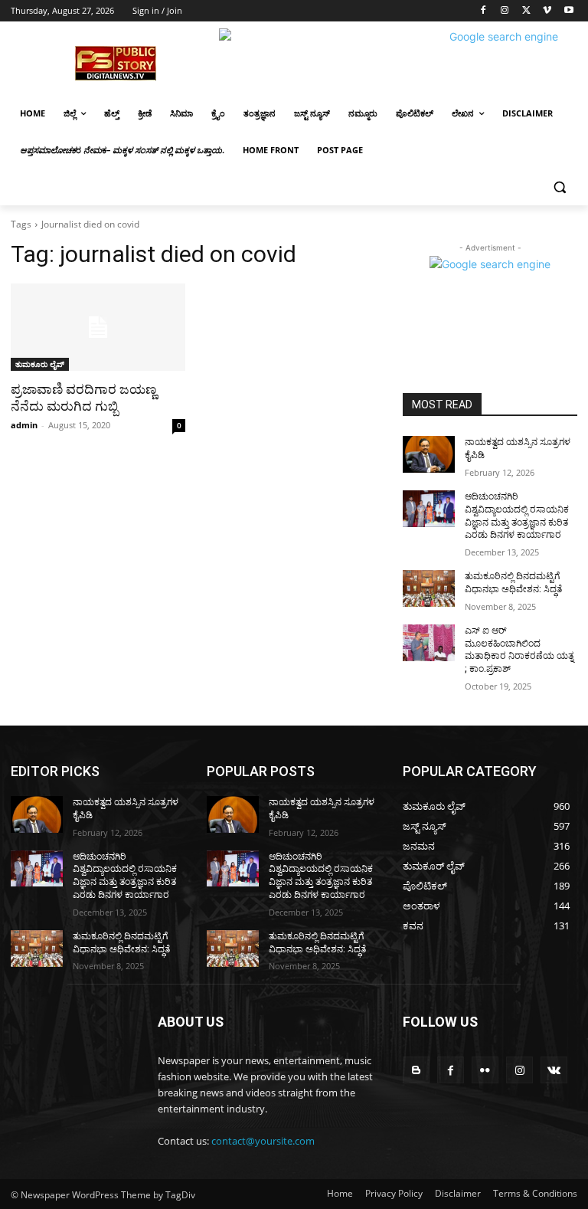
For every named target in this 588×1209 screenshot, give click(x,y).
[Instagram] (505, 11)
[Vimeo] (547, 11)
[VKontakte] (554, 1070)
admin (24, 425)
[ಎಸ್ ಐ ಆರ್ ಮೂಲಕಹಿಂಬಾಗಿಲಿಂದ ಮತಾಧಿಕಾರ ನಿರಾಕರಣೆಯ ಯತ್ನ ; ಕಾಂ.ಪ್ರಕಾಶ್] (429, 642)
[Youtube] (568, 11)
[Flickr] (485, 1070)
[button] (559, 187)
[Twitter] (526, 11)
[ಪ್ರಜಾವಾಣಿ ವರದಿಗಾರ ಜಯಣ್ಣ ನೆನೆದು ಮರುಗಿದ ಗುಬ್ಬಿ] (98, 327)
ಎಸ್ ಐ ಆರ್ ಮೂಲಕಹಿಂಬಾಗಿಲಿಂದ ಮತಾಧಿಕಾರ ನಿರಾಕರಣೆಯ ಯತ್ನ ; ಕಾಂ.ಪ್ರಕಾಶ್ (519, 649)
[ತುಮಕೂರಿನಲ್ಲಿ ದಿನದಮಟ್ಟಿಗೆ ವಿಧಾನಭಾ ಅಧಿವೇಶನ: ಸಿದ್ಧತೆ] (429, 588)
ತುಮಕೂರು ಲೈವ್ (39, 364)
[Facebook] (483, 11)
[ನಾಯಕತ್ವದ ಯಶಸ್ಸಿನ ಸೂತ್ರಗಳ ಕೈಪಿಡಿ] (429, 454)
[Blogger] (416, 1070)
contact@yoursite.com (263, 1141)
